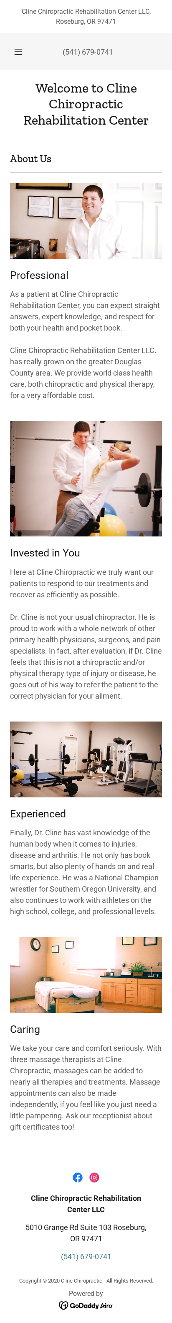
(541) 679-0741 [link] (88, 52)
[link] (86, 104)
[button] (18, 51)
